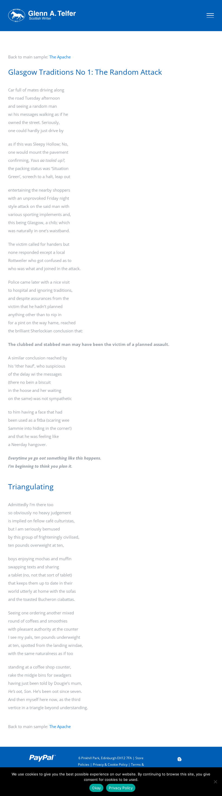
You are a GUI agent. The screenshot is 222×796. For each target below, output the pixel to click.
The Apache (60, 57)
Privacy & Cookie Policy (110, 764)
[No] (215, 781)
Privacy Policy (121, 788)
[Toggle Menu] (210, 15)
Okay (96, 788)
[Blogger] (179, 759)
